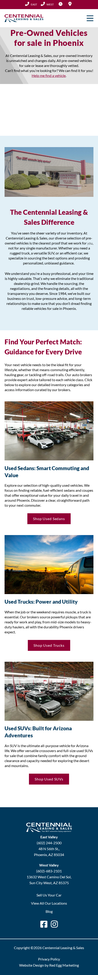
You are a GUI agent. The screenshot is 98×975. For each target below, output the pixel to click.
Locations (70, 4)
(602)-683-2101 (49, 871)
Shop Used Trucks (49, 645)
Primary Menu (90, 18)
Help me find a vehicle (49, 75)
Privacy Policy (49, 959)
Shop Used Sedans (49, 518)
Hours (60, 4)
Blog (49, 911)
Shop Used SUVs (49, 779)
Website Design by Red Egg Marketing (49, 965)
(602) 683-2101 (47, 4)
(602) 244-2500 (31, 4)
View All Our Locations (49, 903)
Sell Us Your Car (49, 895)
